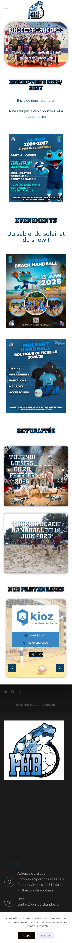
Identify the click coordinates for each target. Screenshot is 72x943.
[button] (60, 668)
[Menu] (6, 10)
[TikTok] (19, 691)
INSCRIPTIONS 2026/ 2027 (35, 84)
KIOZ (36, 654)
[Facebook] (5, 691)
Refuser (45, 935)
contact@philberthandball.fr (39, 904)
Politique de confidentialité (36, 705)
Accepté (26, 935)
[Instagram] (12, 691)
